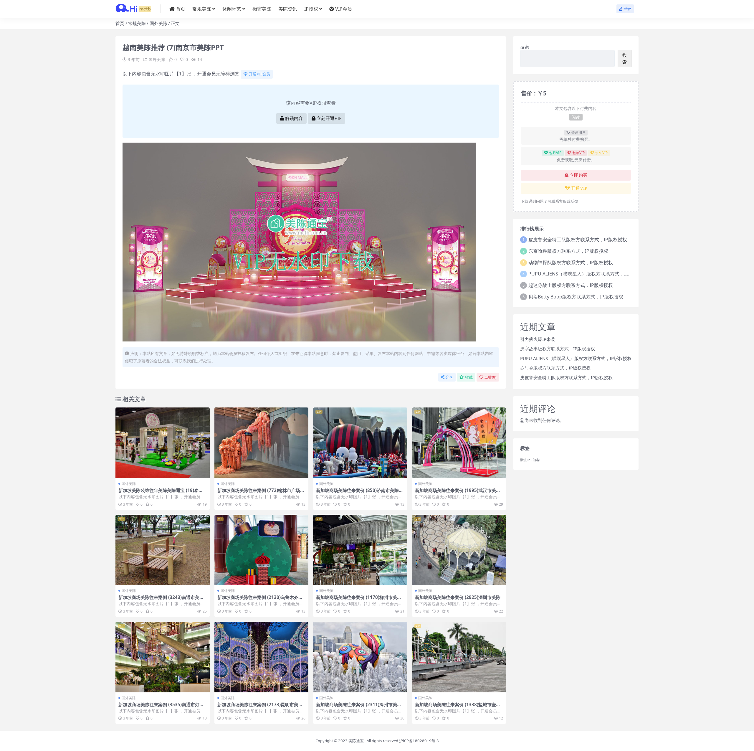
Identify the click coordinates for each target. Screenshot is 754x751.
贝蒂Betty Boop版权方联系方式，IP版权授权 (575, 296)
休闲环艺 (231, 9)
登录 (627, 8)
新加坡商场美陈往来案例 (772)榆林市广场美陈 (261, 493)
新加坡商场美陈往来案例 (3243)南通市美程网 (161, 599)
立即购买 (578, 175)
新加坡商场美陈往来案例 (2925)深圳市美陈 (457, 597)
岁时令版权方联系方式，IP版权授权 (555, 368)
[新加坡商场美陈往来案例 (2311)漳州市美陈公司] (360, 657)
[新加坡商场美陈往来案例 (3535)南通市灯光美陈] (162, 657)
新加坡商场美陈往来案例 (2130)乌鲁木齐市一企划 (260, 599)
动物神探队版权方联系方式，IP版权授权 (570, 262)
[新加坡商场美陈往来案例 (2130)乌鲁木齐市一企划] (261, 550)
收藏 (469, 377)
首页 (180, 9)
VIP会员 (343, 9)
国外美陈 (158, 23)
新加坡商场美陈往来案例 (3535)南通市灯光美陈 (161, 707)
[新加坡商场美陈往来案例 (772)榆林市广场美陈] (261, 442)
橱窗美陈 (261, 9)
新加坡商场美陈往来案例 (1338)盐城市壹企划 (457, 707)
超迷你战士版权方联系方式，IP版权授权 (570, 285)
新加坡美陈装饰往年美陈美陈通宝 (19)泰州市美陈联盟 (160, 493)
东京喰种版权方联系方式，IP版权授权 (568, 251)
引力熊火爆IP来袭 (537, 339)
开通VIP (579, 188)
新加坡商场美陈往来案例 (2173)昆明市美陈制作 (260, 707)
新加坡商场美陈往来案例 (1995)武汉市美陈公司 (457, 493)
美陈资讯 (287, 9)
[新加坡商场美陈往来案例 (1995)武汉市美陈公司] (459, 442)
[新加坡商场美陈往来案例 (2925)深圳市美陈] (459, 550)
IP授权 (311, 9)
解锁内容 (294, 118)
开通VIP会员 (259, 74)
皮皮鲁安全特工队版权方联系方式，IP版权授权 (577, 239)
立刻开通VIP (329, 118)
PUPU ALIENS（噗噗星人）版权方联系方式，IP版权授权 (587, 273)
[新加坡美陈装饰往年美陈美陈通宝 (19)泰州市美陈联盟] (162, 442)
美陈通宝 (356, 740)
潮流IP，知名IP (531, 460)
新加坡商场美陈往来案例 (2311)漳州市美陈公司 (358, 707)
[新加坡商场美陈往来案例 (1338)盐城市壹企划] (459, 657)
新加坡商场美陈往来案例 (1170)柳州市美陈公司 (358, 599)
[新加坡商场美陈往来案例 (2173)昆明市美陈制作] (261, 657)
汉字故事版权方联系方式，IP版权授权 (557, 348)
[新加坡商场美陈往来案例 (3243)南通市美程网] (162, 550)
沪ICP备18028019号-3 (419, 740)
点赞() (490, 377)
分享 (449, 377)
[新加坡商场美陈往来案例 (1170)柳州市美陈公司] (360, 550)
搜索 (524, 46)
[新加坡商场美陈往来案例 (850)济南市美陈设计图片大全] (360, 442)
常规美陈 (201, 9)
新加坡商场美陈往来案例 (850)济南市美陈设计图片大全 (359, 493)
